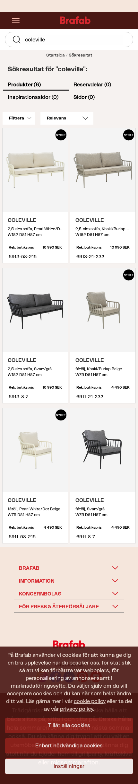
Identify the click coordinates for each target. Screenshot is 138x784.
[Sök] (17, 41)
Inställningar (69, 766)
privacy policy (76, 709)
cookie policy (90, 701)
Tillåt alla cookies (69, 725)
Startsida (55, 55)
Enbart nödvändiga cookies (69, 745)
